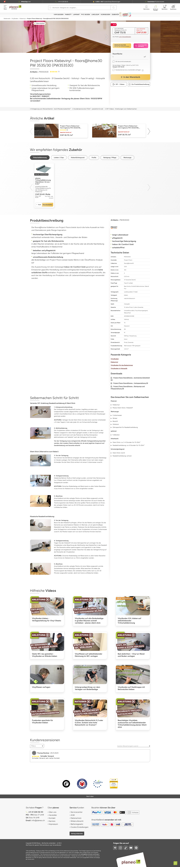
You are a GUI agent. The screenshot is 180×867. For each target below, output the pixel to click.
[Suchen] (50, 8)
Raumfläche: (118, 54)
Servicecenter (76, 812)
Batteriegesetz (77, 824)
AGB (73, 815)
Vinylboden (15, 18)
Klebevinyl (23, 18)
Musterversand (156, 1)
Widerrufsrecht (77, 821)
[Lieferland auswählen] (4, 1)
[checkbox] (122, 61)
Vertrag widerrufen (77, 833)
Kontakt (52, 818)
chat (25, 1)
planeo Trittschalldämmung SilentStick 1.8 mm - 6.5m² (43, 181)
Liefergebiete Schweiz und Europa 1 (90, 854)
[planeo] (131, 862)
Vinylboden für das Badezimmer (122, 365)
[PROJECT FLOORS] (130, 227)
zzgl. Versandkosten (125, 37)
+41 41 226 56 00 (63, 1)
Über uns (52, 812)
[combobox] (37, 746)
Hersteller (53, 815)
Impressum (53, 824)
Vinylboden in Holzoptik (119, 368)
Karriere (52, 821)
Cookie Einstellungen (79, 827)
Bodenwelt (7, 18)
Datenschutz (76, 818)
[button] (4, 1)
